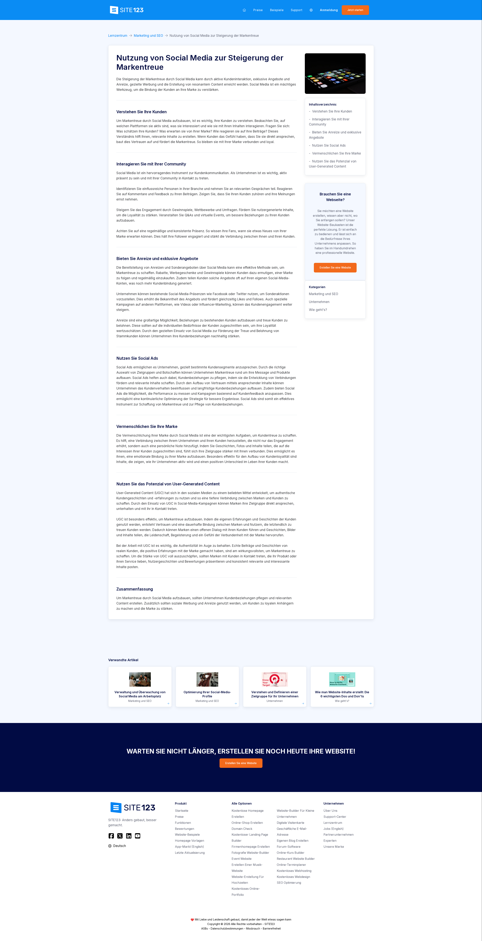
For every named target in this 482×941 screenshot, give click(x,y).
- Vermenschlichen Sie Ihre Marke (335, 153)
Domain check (242, 829)
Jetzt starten (355, 9)
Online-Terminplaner (291, 865)
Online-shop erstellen (247, 823)
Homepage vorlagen (189, 840)
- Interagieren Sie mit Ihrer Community (329, 121)
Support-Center (334, 817)
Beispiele (277, 10)
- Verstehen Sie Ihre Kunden (330, 111)
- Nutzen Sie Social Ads (327, 145)
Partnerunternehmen (338, 834)
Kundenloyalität (277, 456)
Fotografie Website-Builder (250, 853)
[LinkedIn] (129, 836)
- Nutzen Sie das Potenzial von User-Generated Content (332, 163)
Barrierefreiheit (272, 928)
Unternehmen (319, 302)
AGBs (204, 928)
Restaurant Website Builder (296, 859)
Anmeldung (329, 10)
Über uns (330, 810)
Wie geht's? (318, 310)
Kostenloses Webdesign (293, 877)
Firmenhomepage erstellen (251, 846)
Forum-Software (288, 846)
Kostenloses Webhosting (294, 871)
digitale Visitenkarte (290, 823)
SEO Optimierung (289, 882)
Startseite (181, 810)
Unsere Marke (333, 846)
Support (296, 10)
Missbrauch (253, 928)
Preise (258, 10)
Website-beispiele (187, 834)
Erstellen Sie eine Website (335, 267)
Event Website (242, 859)
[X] (120, 836)
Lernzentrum (117, 35)
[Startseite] (244, 10)
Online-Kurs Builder (290, 853)
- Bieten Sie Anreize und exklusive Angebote (335, 134)
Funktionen (183, 823)
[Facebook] (111, 836)
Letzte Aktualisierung (190, 853)
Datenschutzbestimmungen (227, 928)
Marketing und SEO (148, 35)
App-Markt (189, 846)
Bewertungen (184, 829)
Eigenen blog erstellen (292, 840)
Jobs (333, 829)
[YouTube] (137, 836)
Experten (329, 840)
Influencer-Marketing (215, 304)
